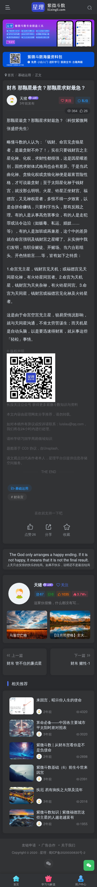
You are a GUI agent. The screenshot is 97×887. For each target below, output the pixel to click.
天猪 (23, 98)
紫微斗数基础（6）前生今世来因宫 (62, 769)
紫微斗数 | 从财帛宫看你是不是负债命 (60, 747)
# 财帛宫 (17, 496)
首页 (10, 74)
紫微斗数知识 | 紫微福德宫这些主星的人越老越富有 (60, 814)
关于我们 (68, 845)
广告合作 (48, 845)
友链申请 (29, 845)
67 (42, 594)
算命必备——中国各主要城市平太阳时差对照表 (60, 724)
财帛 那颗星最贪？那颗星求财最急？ (46, 87)
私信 (85, 100)
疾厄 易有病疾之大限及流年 (59, 789)
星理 (43, 852)
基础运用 (24, 74)
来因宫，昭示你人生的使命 (59, 699)
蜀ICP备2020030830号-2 (67, 852)
